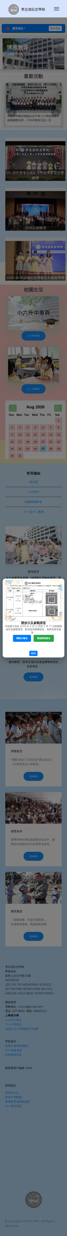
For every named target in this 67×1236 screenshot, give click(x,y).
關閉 (33, 653)
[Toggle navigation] (56, 8)
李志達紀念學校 (33, 9)
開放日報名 (22, 638)
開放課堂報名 (44, 638)
